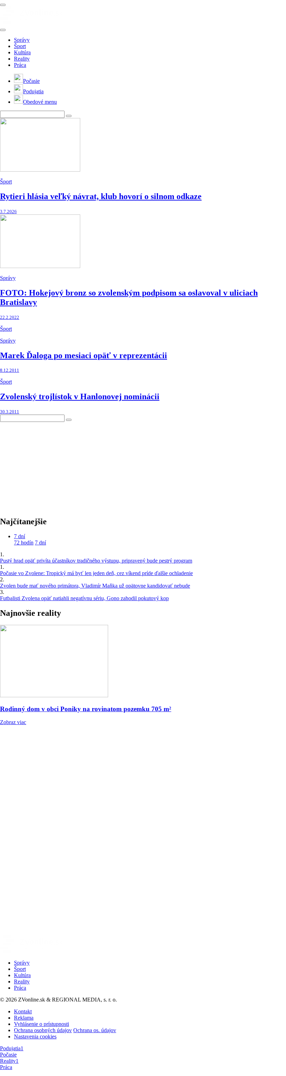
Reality (22, 59)
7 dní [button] (19, 536)
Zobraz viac (13, 722)
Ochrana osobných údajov (43, 1030)
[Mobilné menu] (3, 5)
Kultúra (22, 52)
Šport (20, 46)
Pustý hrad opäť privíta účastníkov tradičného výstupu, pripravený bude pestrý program (96, 561)
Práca (20, 65)
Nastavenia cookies (35, 1036)
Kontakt (23, 1011)
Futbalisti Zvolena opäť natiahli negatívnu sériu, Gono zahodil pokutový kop (84, 598)
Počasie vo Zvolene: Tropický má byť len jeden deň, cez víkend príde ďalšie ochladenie (96, 573)
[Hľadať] (3, 30)
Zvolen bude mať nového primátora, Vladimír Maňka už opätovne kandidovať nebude (95, 586)
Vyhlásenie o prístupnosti (41, 1024)
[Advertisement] (52, 465)
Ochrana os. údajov (94, 1030)
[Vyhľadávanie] (69, 116)
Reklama (23, 1018)
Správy (22, 40)
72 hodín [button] (23, 542)
